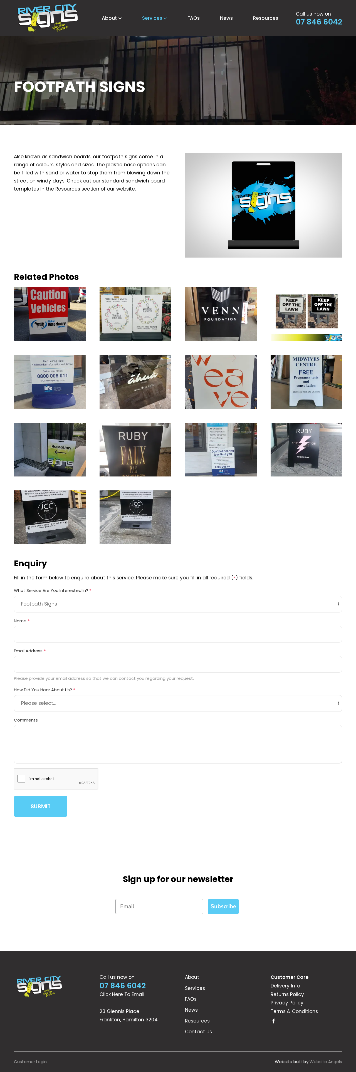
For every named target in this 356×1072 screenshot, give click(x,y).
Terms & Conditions (294, 1011)
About (192, 977)
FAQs (193, 18)
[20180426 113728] (135, 449)
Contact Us (198, 1031)
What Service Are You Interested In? (53, 590)
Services (195, 988)
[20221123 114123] (221, 449)
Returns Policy (287, 994)
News (226, 18)
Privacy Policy (287, 1002)
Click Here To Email (122, 994)
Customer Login (30, 1061)
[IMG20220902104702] (135, 382)
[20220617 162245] (221, 382)
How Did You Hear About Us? (44, 690)
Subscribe (223, 906)
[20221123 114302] (50, 382)
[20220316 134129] (306, 382)
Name (22, 621)
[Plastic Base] (135, 314)
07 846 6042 (319, 22)
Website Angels (326, 1061)
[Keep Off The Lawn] (306, 314)
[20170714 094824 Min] (50, 517)
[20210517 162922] (50, 449)
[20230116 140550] (221, 314)
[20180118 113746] (306, 449)
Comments (26, 720)
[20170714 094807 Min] (135, 517)
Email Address (30, 651)
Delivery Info (285, 985)
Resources (265, 18)
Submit (41, 806)
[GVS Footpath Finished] (50, 314)
